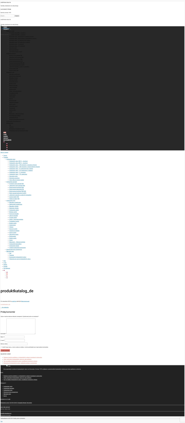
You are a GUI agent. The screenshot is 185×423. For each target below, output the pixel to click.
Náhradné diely (7, 394)
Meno (2, 337)
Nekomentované (25, 301)
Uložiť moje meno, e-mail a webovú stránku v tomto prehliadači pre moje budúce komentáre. (25, 347)
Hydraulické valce (7, 386)
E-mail (3, 340)
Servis (5, 396)
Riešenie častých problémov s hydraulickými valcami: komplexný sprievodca (22, 357)
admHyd (14, 301)
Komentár (3, 333)
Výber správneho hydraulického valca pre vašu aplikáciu (17, 359)
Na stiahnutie (5, 307)
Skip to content (4, 152)
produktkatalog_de (5, 304)
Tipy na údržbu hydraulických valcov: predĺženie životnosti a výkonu (20, 361)
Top (1, 421)
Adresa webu (4, 344)
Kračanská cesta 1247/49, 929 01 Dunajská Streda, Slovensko (16, 402)
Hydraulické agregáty (8, 388)
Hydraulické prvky (7, 390)
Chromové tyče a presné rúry (10, 392)
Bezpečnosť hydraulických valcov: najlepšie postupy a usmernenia (20, 363)
